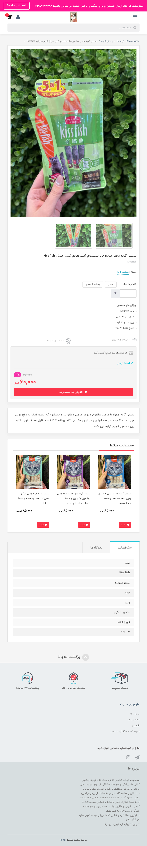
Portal (63, 840)
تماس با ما (134, 720)
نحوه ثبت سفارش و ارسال (125, 731)
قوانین (136, 725)
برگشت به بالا (69, 657)
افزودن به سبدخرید (71, 392)
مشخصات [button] (125, 547)
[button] (11, 17)
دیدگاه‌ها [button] (96, 547)
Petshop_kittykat (16, 5)
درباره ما (135, 714)
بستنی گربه (123, 272)
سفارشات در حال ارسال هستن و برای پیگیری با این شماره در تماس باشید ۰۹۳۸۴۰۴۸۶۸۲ (88, 6)
